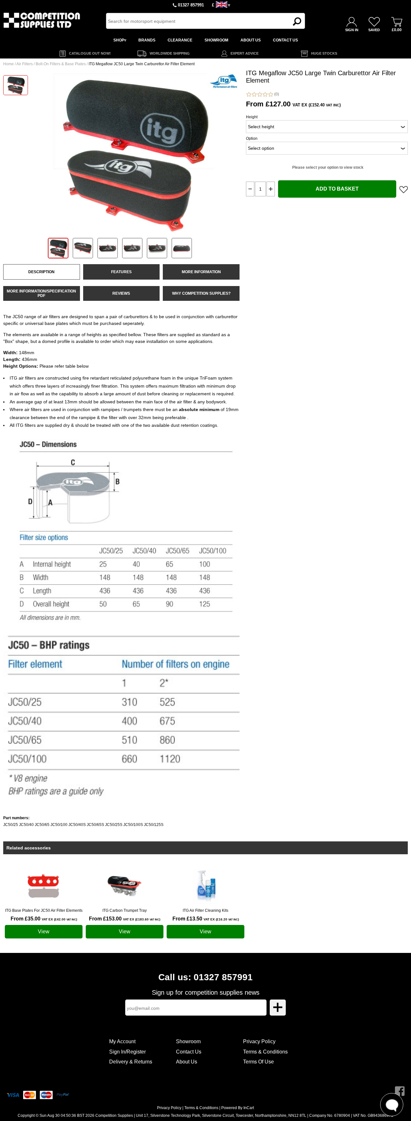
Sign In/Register (127, 1051)
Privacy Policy (259, 1041)
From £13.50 (205, 918)
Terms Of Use (258, 1061)
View (43, 931)
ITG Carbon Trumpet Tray (124, 910)
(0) (276, 94)
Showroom (188, 1041)
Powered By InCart (237, 1108)
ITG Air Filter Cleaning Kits (205, 910)
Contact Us (188, 1051)
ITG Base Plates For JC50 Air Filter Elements (44, 910)
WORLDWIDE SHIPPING (170, 53)
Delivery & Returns (130, 1061)
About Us (186, 1061)
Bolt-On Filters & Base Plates (61, 64)
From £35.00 (44, 918)
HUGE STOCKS (324, 53)
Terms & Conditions (265, 1051)
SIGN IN (351, 30)
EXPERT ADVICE (244, 53)
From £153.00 (124, 918)
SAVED (374, 30)
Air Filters (24, 64)
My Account (122, 1041)
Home (8, 64)
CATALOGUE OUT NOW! (90, 53)
